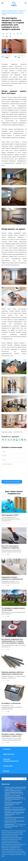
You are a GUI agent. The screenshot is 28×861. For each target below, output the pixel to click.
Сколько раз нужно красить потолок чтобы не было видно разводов (14, 792)
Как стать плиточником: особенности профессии (10, 547)
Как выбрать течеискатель (11, 703)
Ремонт (15, 10)
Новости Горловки (7, 10)
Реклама (6, 771)
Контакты (7, 807)
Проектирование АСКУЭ (10, 515)
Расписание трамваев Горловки (14, 817)
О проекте (6, 749)
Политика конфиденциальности (11, 760)
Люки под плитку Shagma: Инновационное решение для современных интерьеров (14, 797)
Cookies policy (8, 766)
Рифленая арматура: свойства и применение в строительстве (13, 673)
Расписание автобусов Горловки (14, 821)
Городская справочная (11, 826)
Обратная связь (8, 754)
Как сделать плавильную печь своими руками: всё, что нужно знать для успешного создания (13, 641)
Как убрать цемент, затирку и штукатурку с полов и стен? (12, 735)
